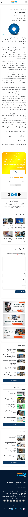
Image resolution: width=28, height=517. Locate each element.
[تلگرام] (12, 194)
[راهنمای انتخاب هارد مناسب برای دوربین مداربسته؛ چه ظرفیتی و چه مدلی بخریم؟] (21, 361)
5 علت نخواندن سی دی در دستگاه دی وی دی (8, 239)
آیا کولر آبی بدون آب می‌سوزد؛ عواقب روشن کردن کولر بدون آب (9, 367)
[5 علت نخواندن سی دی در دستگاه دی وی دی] (8, 234)
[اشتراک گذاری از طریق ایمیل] (9, 194)
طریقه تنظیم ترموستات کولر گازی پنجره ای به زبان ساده (9, 418)
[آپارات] (20, 501)
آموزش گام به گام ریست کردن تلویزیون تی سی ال (20, 226)
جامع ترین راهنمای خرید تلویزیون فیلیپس (20, 239)
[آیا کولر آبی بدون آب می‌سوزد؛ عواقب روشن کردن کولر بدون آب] (21, 368)
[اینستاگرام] (4, 501)
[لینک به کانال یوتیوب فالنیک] (23, 501)
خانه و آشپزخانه (19, 9)
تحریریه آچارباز (14, 201)
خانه (24, 9)
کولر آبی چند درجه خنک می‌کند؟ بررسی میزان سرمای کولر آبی (9, 355)
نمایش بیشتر (15, 380)
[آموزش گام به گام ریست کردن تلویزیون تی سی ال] (20, 221)
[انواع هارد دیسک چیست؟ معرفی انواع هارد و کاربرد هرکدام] (21, 351)
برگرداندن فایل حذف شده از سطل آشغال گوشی (10, 405)
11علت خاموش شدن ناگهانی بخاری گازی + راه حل (10, 449)
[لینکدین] (15, 194)
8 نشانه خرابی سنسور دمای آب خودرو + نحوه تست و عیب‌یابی (9, 398)
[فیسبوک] (17, 501)
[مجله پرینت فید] (20, 509)
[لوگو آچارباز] (14, 2)
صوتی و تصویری (12, 9)
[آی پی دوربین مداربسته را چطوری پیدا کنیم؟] (21, 438)
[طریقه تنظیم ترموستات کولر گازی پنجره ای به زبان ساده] (21, 419)
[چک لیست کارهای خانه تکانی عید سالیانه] (21, 457)
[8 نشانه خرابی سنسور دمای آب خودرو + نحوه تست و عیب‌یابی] (21, 400)
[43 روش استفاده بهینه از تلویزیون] (8, 221)
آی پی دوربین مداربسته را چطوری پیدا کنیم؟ (11, 436)
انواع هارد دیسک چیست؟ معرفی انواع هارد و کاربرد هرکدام (9, 350)
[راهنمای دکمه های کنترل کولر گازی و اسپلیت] (21, 393)
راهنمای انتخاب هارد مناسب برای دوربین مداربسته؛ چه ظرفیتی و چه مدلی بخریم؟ (9, 362)
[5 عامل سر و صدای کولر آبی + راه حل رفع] (21, 413)
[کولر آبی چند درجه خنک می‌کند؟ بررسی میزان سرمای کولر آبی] (21, 356)
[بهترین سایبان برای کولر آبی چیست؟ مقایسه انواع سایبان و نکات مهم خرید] (21, 374)
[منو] (26, 2)
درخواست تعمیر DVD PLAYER (17, 171)
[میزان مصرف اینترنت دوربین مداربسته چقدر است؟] (21, 444)
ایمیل (23, 279)
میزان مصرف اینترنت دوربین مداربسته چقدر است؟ (10, 443)
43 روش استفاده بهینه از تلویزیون (8, 226)
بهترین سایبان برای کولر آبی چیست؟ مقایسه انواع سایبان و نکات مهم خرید (10, 374)
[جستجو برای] (2, 2)
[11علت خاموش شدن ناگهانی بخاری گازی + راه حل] (21, 450)
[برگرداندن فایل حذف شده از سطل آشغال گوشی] (21, 406)
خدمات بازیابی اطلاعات (21, 482)
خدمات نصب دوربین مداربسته (19, 484)
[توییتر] (14, 501)
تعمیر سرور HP (10, 482)
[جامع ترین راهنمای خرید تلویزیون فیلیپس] (20, 234)
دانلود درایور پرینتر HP (21, 487)
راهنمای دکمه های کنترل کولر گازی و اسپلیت (10, 392)
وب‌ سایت (23, 285)
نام (24, 273)
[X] (19, 194)
